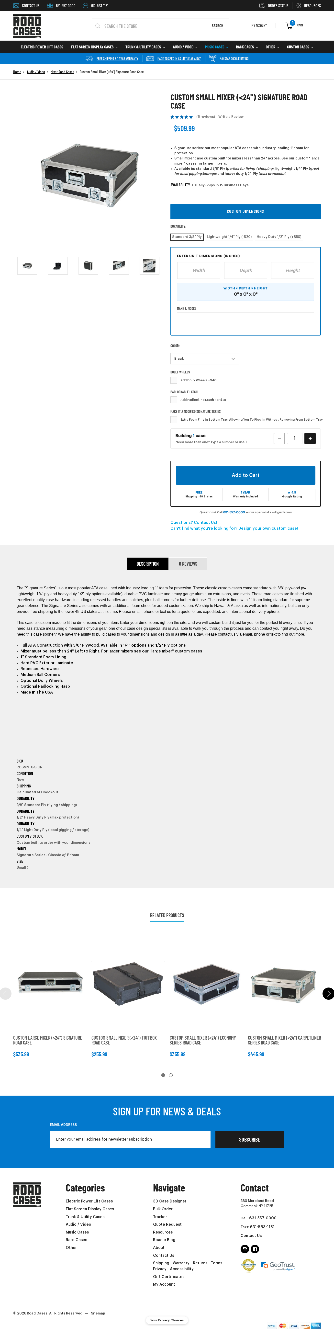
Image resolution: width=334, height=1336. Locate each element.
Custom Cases (298, 46)
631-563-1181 (100, 5)
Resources (163, 1232)
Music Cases (215, 46)
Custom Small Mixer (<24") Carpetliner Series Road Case (284, 1040)
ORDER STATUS (278, 5)
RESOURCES (312, 5)
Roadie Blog (164, 1240)
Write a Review (231, 117)
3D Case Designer (169, 1201)
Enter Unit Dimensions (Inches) (208, 256)
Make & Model (186, 308)
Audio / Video (183, 46)
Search (217, 25)
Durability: (178, 226)
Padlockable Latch (184, 392)
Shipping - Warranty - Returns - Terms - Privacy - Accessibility (189, 1266)
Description (148, 564)
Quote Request (167, 1224)
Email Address (63, 1125)
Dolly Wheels (180, 372)
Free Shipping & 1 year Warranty (117, 58)
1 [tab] (163, 1075)
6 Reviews (188, 564)
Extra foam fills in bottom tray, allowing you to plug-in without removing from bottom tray (251, 419)
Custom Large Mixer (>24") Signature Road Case (47, 1040)
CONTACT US (30, 5)
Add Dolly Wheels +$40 (198, 380)
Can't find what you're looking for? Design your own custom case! (234, 528)
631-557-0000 (66, 5)
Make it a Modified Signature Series (195, 411)
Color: (175, 345)
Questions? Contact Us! (193, 523)
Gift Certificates (168, 1277)
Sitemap (98, 1313)
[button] (245, 211)
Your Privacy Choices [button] (167, 1320)
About (159, 1248)
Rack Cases (245, 46)
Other (271, 46)
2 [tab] (171, 1075)
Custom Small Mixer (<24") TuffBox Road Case (124, 1040)
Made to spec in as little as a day (179, 58)
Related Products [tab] (167, 915)
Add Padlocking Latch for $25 (203, 399)
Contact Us (163, 1255)
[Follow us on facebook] (255, 1249)
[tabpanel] (50, 997)
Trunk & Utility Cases (143, 46)
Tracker (160, 1217)
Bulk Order (163, 1209)
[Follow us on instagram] (245, 1249)
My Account (164, 1284)
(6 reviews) (205, 117)
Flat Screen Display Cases (92, 46)
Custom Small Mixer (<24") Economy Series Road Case (203, 1040)
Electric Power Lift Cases (42, 46)
